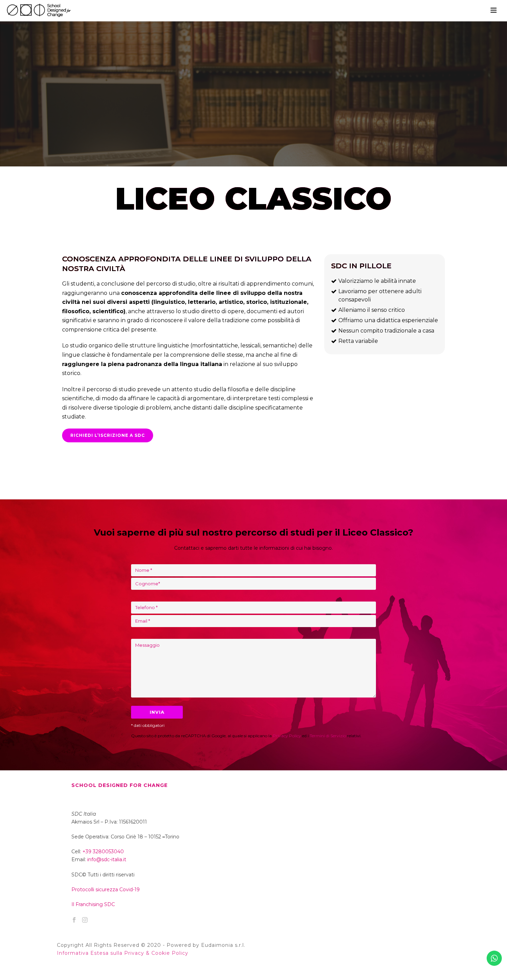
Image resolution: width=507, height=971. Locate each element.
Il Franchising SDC (93, 904)
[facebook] (74, 920)
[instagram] (85, 920)
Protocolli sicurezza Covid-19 (105, 889)
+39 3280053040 (103, 851)
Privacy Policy (287, 735)
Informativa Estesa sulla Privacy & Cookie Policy (122, 953)
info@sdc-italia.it (106, 859)
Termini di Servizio (328, 735)
